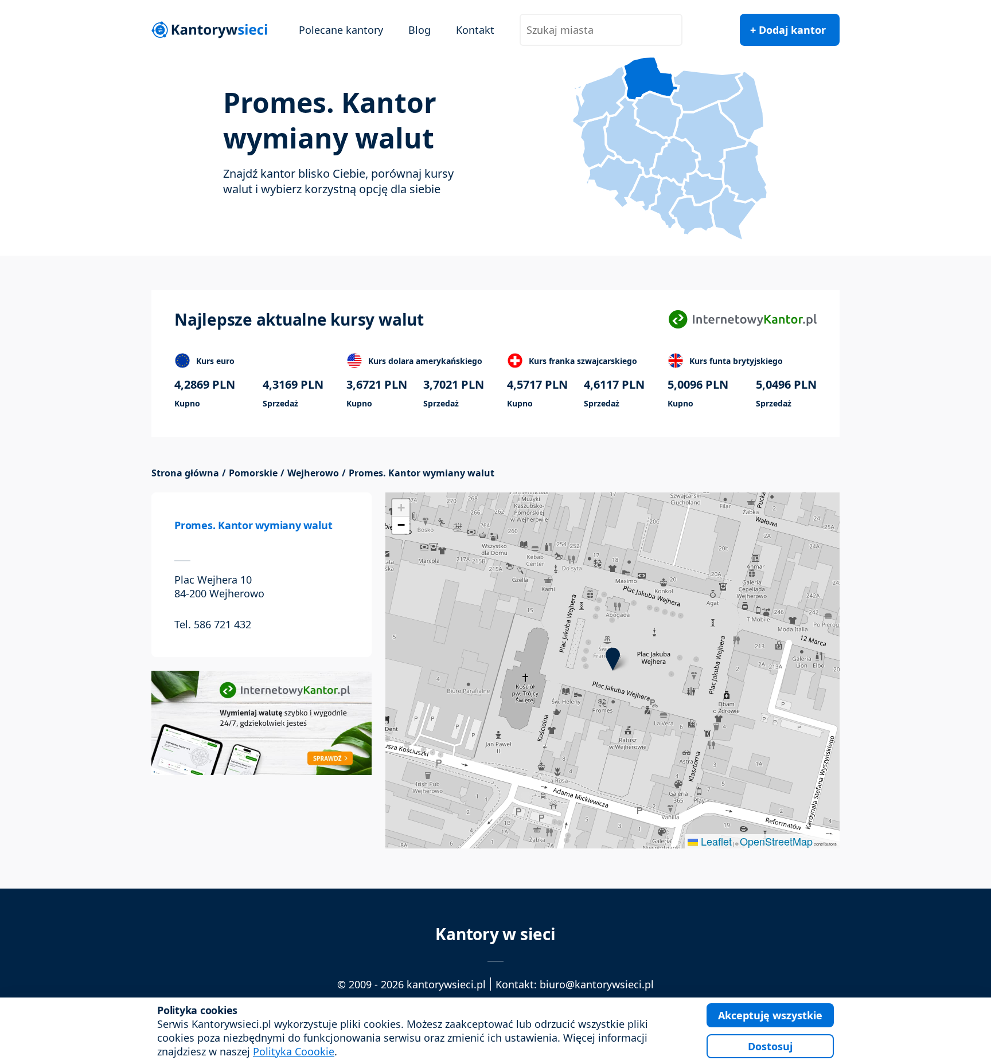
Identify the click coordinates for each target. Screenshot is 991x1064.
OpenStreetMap (776, 841)
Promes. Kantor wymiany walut (253, 525)
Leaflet (715, 841)
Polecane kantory (341, 30)
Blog (419, 30)
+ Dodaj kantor (788, 30)
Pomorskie (253, 473)
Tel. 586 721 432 (212, 624)
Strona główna (185, 473)
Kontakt (475, 30)
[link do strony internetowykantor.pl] (743, 319)
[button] (613, 659)
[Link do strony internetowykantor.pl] (261, 722)
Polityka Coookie (293, 1051)
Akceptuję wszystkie (770, 1015)
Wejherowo (313, 473)
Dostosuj (770, 1046)
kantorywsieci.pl (446, 984)
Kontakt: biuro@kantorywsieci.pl (575, 984)
